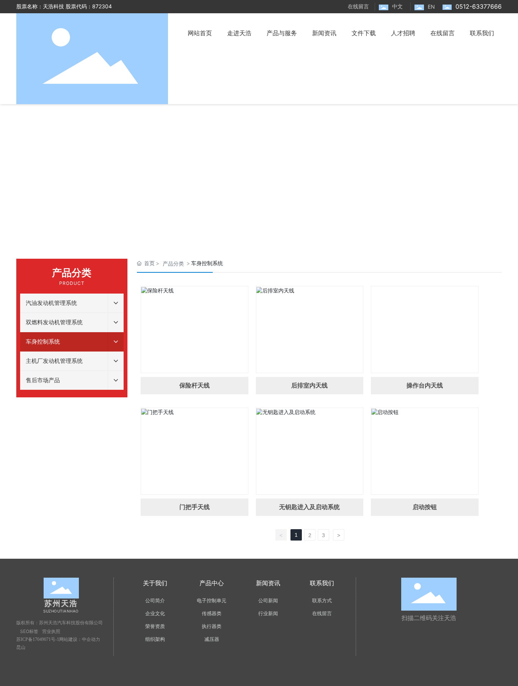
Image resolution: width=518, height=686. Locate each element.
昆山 (20, 647)
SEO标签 (29, 631)
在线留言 (358, 6)
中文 (397, 6)
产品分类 (173, 263)
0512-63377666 (478, 6)
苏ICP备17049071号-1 (37, 639)
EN (431, 6)
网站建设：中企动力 (79, 639)
